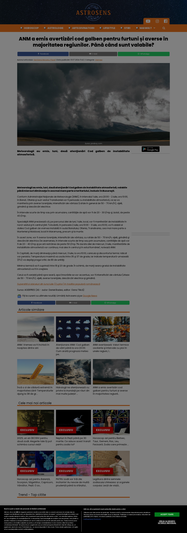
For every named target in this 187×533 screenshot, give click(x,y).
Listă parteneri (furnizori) (92, 519)
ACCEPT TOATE (167, 514)
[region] (93, 519)
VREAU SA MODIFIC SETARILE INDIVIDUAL (167, 522)
